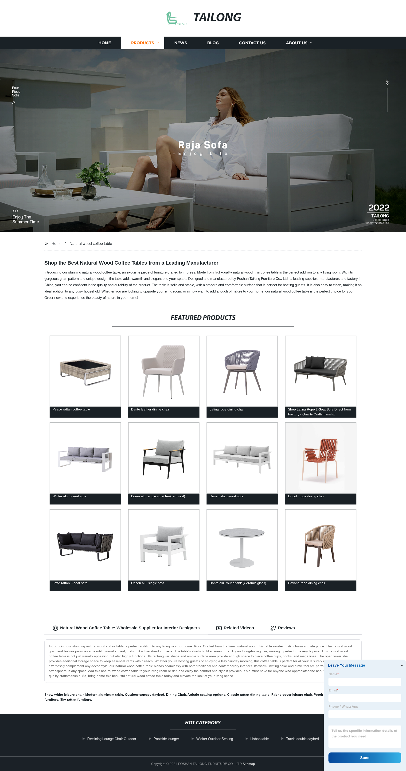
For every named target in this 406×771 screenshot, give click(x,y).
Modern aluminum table (104, 694)
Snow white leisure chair (63, 694)
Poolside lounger (166, 739)
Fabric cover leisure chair (291, 694)
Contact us (252, 43)
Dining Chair (176, 694)
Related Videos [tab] (239, 628)
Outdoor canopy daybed (144, 694)
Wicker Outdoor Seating (214, 739)
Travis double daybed (302, 739)
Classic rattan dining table (248, 694)
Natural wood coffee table (91, 244)
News (180, 43)
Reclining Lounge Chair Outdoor (111, 739)
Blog (213, 43)
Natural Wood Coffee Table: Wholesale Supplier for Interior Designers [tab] (130, 628)
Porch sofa (322, 694)
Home (104, 43)
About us (297, 43)
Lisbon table (259, 739)
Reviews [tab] (286, 628)
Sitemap (249, 764)
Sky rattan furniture (75, 699)
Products (142, 43)
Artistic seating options (206, 694)
